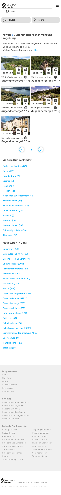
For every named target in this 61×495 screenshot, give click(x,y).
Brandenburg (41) (11, 176)
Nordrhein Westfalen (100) (16, 205)
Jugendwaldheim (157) (14, 308)
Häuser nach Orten (11, 409)
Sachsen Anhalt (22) (13, 225)
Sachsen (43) (9, 220)
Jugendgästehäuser (41, 430)
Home (5, 375)
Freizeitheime (8, 433)
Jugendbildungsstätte (12, 459)
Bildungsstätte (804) (13, 264)
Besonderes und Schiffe (13, 440)
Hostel (5, 456)
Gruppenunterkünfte (12, 453)
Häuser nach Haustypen (13, 412)
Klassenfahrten (39, 440)
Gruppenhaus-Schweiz (13, 446)
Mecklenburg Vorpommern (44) (18, 195)
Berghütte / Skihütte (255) (16, 254)
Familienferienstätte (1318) (16, 268)
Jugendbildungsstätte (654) (17, 293)
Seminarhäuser (39, 453)
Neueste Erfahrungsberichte (15, 415)
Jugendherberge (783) (14, 303)
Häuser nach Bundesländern (15, 402)
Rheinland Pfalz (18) (13, 210)
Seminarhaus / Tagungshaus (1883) (20, 333)
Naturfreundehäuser (42, 443)
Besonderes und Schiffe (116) (17, 259)
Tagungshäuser (39, 456)
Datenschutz (8, 391)
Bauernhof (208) (11, 249)
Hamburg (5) (9, 186)
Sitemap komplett (10, 419)
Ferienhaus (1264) (11, 273)
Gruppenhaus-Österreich (14, 443)
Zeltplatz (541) (10, 348)
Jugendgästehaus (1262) (15, 298)
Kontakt (6, 381)
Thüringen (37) (10, 235)
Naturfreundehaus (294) (15, 313)
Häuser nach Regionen (13, 405)
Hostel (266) (9, 288)
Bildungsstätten (10, 430)
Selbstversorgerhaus (42, 449)
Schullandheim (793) (13, 323)
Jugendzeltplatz (40, 436)
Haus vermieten (9, 385)
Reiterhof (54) (10, 318)
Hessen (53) (9, 191)
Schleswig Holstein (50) (15, 230)
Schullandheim (39, 446)
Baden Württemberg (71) (15, 166)
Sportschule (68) (11, 338)
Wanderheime (8, 436)
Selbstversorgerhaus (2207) (17, 328)
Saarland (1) (8, 215)
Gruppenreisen (9, 449)
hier (36, 50)
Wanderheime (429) (12, 343)
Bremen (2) (8, 181)
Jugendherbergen (41, 433)
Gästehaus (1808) (11, 283)
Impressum (7, 388)
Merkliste (6, 378)
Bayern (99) (8, 171)
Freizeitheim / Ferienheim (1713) (18, 278)
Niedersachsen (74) (12, 200)
